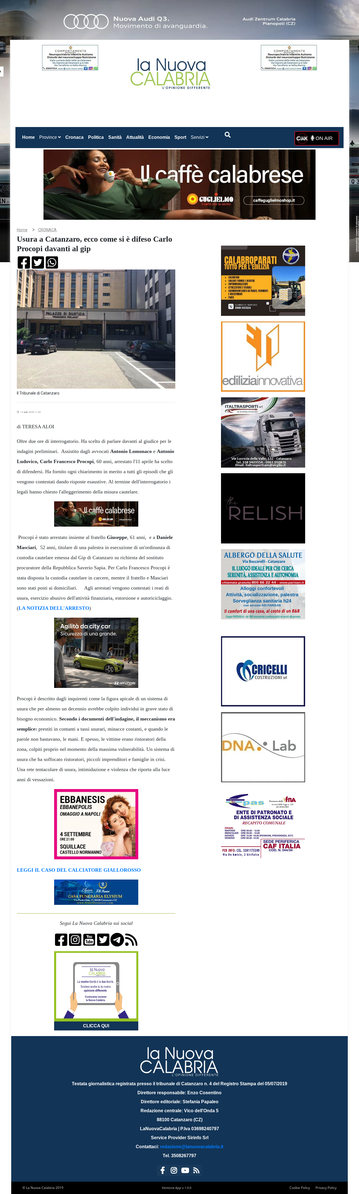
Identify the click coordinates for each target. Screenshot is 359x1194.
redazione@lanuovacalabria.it (191, 1146)
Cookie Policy (299, 1187)
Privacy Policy (326, 1187)
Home (29, 137)
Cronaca (74, 137)
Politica (96, 137)
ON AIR (323, 138)
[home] (171, 71)
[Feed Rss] (196, 1171)
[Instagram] (174, 1171)
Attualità (135, 137)
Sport (180, 137)
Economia (159, 137)
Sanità (115, 137)
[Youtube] (185, 1171)
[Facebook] (162, 1171)
